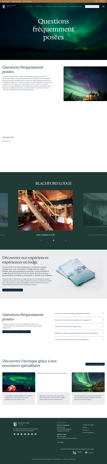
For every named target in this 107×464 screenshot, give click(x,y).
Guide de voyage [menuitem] (76, 6)
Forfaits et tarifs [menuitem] (60, 6)
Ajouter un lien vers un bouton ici (16, 331)
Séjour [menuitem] (47, 6)
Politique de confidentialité (69, 459)
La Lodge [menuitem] (29, 6)
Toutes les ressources (95, 364)
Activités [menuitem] (39, 6)
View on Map (60, 442)
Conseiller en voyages (88, 425)
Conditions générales (88, 432)
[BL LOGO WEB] (9, 6)
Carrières (85, 427)
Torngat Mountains (27, 1)
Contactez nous (92, 6)
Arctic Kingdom (6, 1)
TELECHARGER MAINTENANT (12, 290)
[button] (41, 240)
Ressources (86, 430)
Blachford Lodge (16, 1)
